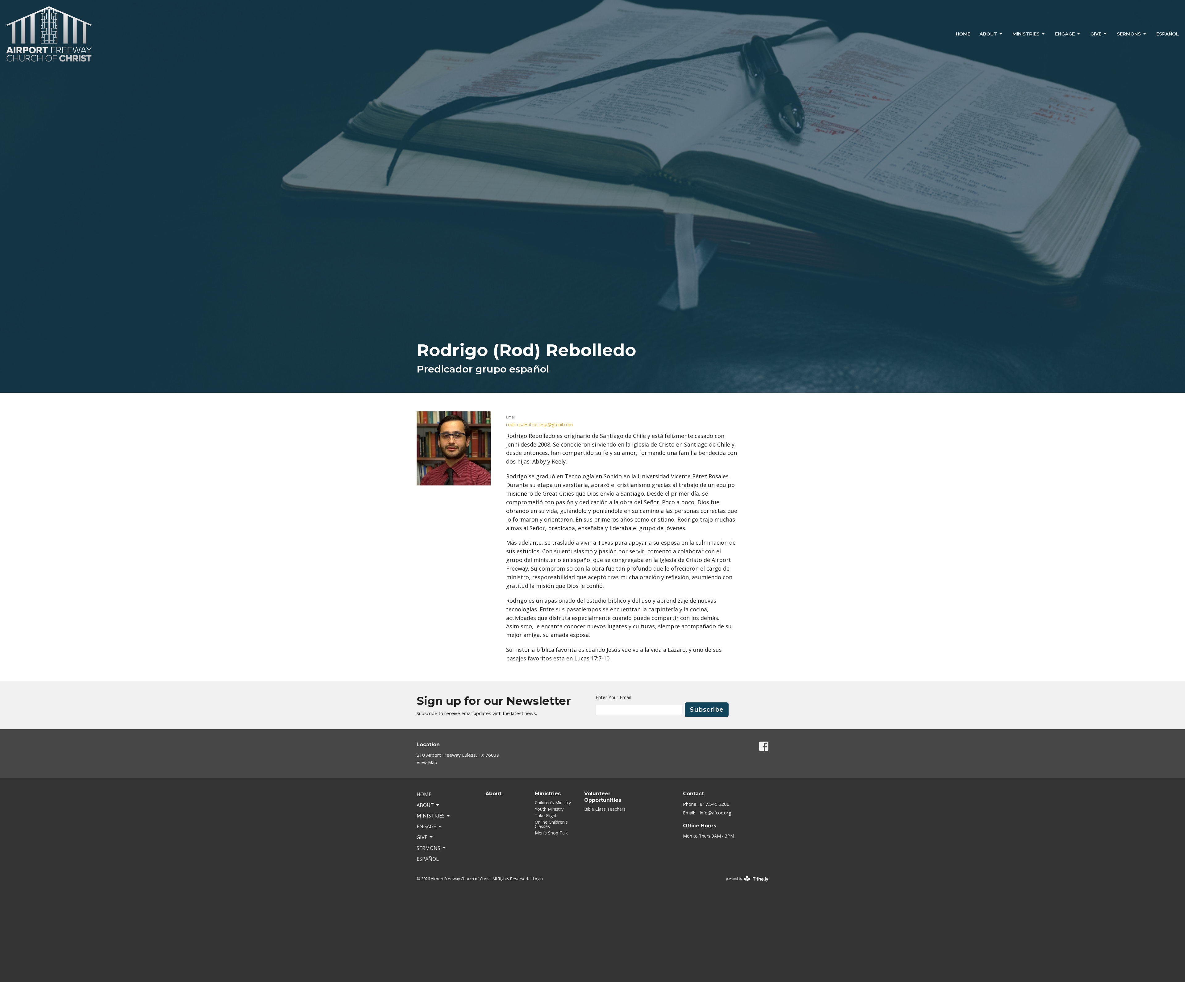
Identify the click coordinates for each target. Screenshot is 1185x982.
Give (1095, 34)
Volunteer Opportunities (602, 797)
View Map (427, 762)
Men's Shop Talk (551, 833)
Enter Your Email (613, 697)
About (988, 34)
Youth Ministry (549, 809)
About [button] (425, 805)
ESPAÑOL (1167, 34)
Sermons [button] (428, 848)
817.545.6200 (715, 804)
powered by (744, 883)
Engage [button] (426, 826)
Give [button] (422, 837)
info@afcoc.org (715, 812)
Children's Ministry (553, 802)
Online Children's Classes (551, 824)
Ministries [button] (431, 815)
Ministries (1026, 34)
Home (963, 34)
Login (538, 878)
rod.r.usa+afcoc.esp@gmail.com (539, 424)
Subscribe (707, 709)
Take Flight (546, 815)
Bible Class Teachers (605, 809)
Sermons (1129, 34)
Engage (1065, 34)
